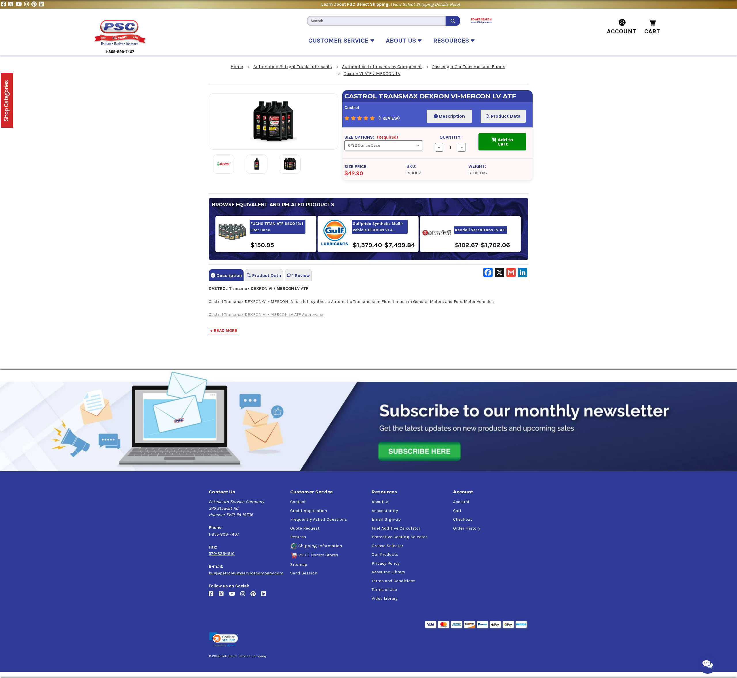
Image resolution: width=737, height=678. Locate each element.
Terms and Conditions (393, 580)
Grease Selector (387, 545)
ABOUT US (402, 40)
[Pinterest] (35, 4)
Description (451, 116)
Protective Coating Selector (399, 536)
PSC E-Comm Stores (318, 554)
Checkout (462, 519)
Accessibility (385, 510)
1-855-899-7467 (224, 534)
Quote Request (305, 528)
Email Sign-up (386, 519)
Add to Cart (504, 142)
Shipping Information (320, 545)
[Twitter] (12, 4)
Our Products (385, 554)
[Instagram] (27, 4)
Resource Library (388, 571)
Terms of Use (384, 589)
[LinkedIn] (42, 4)
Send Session (303, 573)
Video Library (385, 598)
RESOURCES (452, 40)
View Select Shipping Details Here (425, 4)
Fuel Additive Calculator (396, 528)
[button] (224, 639)
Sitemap (298, 564)
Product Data (505, 116)
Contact (298, 501)
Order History (466, 528)
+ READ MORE (223, 330)
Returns (298, 536)
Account (461, 501)
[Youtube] (20, 4)
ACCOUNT (621, 31)
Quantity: (450, 137)
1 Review (300, 275)
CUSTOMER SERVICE (339, 40)
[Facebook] (4, 4)
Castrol (351, 107)
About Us (381, 501)
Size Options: (371, 137)
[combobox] (376, 21)
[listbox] (383, 145)
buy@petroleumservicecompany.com (246, 573)
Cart (457, 510)
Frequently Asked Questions (318, 519)
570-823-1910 (222, 553)
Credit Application (308, 510)
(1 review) (389, 118)
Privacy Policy (386, 563)
